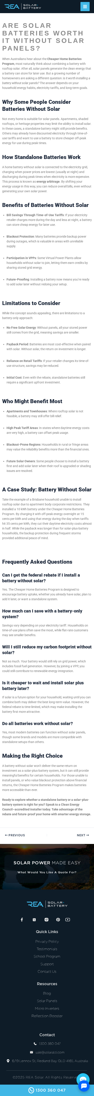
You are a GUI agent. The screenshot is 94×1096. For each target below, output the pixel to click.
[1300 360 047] (35, 1044)
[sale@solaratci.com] (31, 1052)
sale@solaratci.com (49, 1052)
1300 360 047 (50, 1043)
